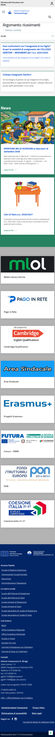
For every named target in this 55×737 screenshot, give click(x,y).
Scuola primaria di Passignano (13, 602)
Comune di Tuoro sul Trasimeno (14, 651)
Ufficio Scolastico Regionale (13, 629)
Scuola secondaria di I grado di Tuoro (16, 615)
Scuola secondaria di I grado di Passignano (19, 610)
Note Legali (37, 713)
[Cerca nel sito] (50, 17)
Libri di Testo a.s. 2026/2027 (18, 214)
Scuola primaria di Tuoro (11, 606)
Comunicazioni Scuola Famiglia (14, 574)
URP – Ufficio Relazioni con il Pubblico (17, 697)
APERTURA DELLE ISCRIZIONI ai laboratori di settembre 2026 (26, 150)
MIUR (3, 625)
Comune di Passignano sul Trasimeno (17, 647)
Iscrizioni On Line (8, 642)
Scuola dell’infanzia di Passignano (15, 593)
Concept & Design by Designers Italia (38, 722)
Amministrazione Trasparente (13, 583)
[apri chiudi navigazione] (3, 12)
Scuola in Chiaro (8, 638)
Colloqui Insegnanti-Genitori (17, 74)
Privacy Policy (39, 707)
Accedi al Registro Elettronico (13, 570)
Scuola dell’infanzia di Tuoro (13, 597)
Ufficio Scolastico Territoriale (13, 634)
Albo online (6, 578)
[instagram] (16, 719)
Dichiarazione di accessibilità (14, 713)
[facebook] (12, 719)
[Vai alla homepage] (10, 12)
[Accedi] (52, 3)
